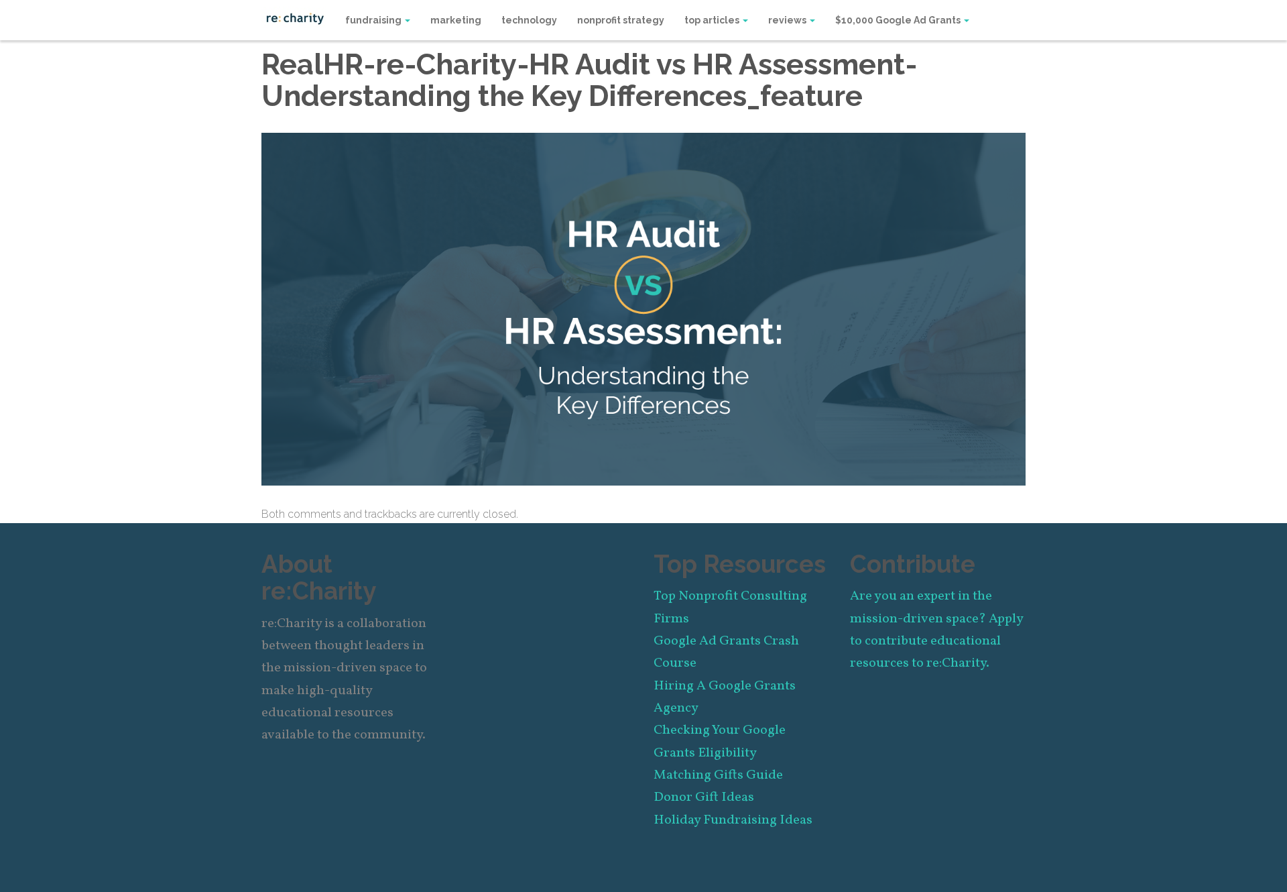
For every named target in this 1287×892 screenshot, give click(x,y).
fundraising (374, 20)
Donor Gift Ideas (704, 797)
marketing (455, 20)
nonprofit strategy (620, 20)
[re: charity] (294, 17)
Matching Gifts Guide (718, 775)
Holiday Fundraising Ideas (733, 820)
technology (529, 20)
